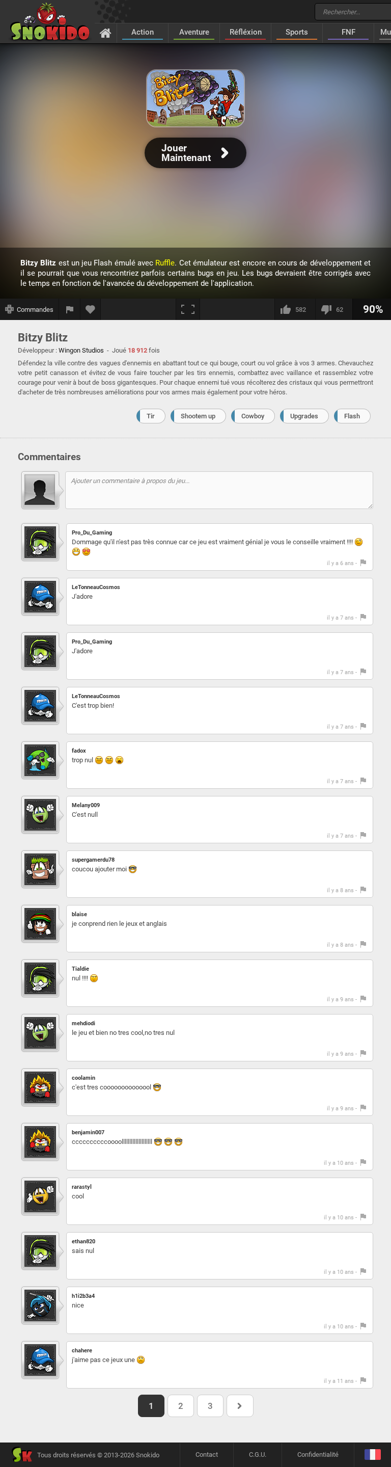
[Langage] (372, 1455)
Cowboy (252, 416)
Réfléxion (246, 32)
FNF (348, 32)
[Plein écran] (188, 309)
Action (142, 32)
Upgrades (304, 416)
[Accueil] (105, 32)
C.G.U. (257, 1454)
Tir (151, 416)
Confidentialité (318, 1454)
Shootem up (198, 416)
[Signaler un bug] (69, 309)
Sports (297, 32)
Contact (207, 1454)
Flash (352, 416)
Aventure (194, 32)
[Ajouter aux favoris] (90, 309)
